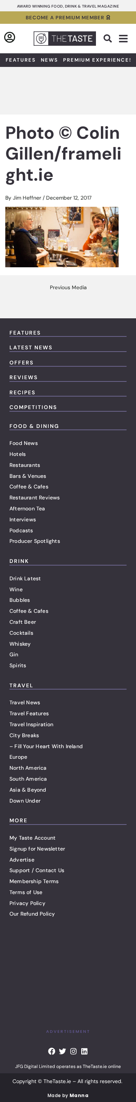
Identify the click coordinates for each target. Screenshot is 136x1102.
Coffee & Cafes (28, 486)
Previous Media (68, 287)
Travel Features (29, 713)
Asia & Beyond (27, 789)
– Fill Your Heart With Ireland (46, 746)
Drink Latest (25, 578)
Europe (18, 756)
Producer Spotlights (34, 541)
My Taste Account (32, 837)
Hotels (17, 454)
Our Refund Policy (32, 913)
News (49, 60)
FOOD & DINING (34, 426)
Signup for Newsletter (37, 848)
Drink (19, 561)
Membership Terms (34, 881)
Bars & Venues (27, 476)
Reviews (23, 377)
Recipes (22, 392)
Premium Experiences (98, 60)
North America (28, 767)
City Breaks (24, 735)
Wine (16, 589)
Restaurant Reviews (34, 497)
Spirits (17, 665)
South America (28, 778)
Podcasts (21, 530)
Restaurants (24, 465)
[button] (107, 38)
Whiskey (20, 643)
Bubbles (19, 600)
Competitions (33, 407)
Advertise (21, 859)
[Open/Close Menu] (123, 38)
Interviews (22, 519)
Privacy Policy (27, 903)
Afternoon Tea (27, 508)
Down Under (24, 800)
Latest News (31, 347)
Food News (23, 443)
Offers (21, 362)
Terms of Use (25, 892)
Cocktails (21, 632)
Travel (21, 685)
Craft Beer (22, 621)
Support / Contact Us (36, 870)
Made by (68, 1095)
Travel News (24, 702)
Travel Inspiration (31, 724)
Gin (14, 654)
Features (21, 60)
